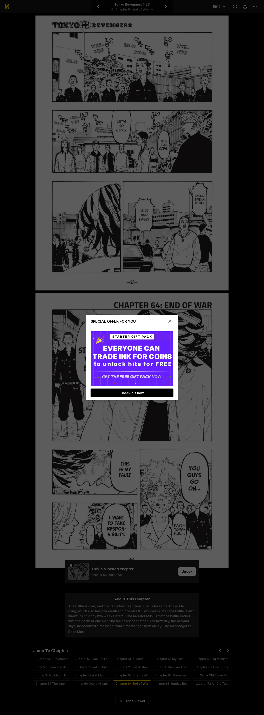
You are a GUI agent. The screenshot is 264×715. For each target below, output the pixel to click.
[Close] (170, 321)
